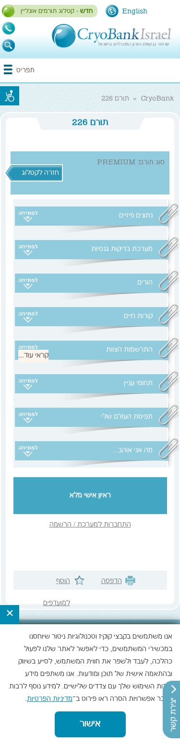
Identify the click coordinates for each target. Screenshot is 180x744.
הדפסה (111, 581)
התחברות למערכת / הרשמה (90, 525)
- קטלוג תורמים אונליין (57, 11)
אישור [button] (90, 724)
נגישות (9, 95)
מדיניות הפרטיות (49, 699)
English (134, 11)
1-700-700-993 (8, 28)
